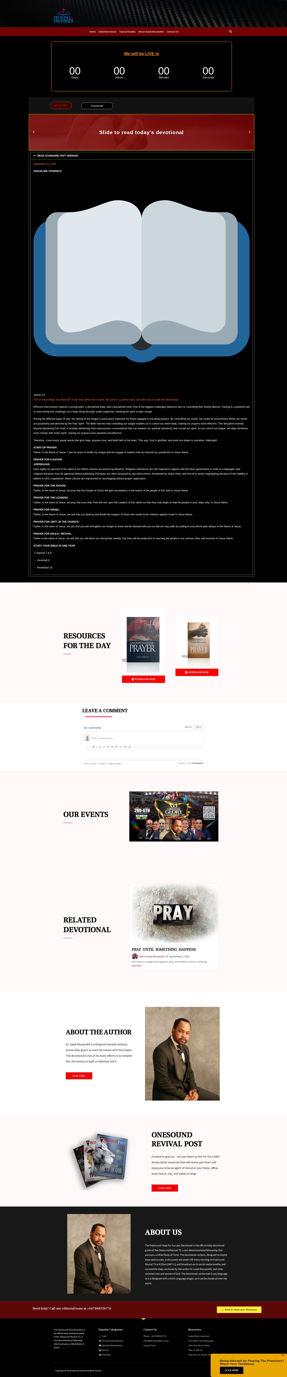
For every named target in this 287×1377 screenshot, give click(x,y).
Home (92, 31)
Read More (137, 965)
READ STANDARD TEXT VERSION (57, 155)
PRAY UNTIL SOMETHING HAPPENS (164, 949)
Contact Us (172, 31)
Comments (97, 105)
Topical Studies (127, 31)
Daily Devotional (107, 31)
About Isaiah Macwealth (151, 31)
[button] (33, 132)
